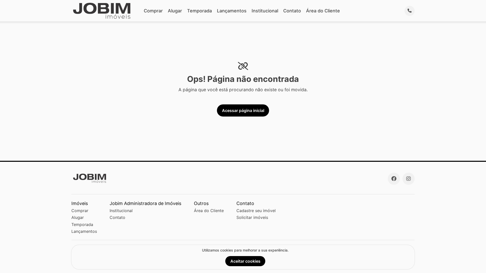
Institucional (265, 10)
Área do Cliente (323, 10)
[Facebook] (394, 179)
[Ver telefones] (409, 11)
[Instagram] (408, 179)
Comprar (153, 10)
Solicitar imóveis (252, 217)
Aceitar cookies (245, 261)
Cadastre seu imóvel (256, 210)
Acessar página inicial (243, 110)
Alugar (175, 10)
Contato (292, 10)
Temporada (199, 10)
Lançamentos (232, 10)
